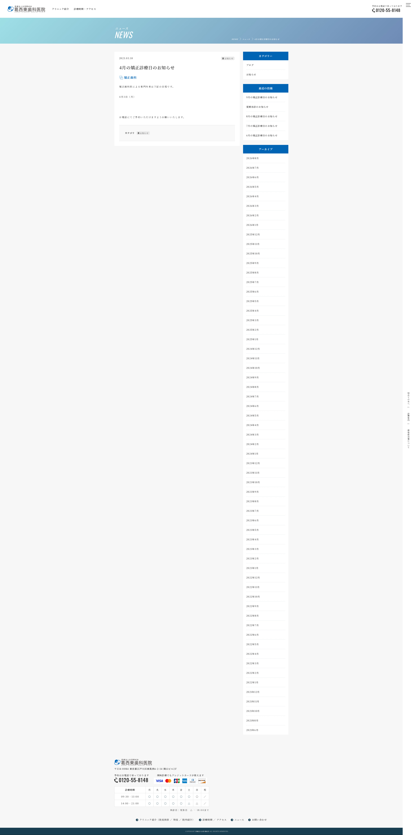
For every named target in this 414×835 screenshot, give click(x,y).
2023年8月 (252, 501)
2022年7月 (252, 625)
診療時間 (207, 819)
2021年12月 (253, 691)
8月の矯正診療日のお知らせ (262, 116)
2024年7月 (252, 396)
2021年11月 (252, 701)
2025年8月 (252, 272)
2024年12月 (253, 348)
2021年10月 (253, 710)
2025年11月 (253, 243)
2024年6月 (252, 405)
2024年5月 (252, 415)
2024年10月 (253, 367)
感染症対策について (408, 439)
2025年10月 (253, 253)
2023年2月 (252, 558)
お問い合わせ (259, 819)
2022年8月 (252, 615)
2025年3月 (252, 320)
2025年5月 (252, 301)
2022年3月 (252, 663)
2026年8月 (252, 158)
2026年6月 (252, 177)
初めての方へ (408, 398)
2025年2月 (252, 329)
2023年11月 (253, 472)
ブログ (250, 64)
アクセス (222, 819)
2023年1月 (252, 568)
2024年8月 (252, 386)
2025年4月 (252, 310)
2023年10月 (253, 482)
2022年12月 (253, 577)
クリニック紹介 (148, 819)
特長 (175, 819)
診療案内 (408, 417)
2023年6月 (252, 520)
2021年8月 (252, 720)
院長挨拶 (164, 819)
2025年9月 (252, 263)
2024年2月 (252, 444)
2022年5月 (252, 644)
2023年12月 (253, 463)
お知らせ (229, 58)
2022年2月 (252, 672)
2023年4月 (252, 539)
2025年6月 (252, 291)
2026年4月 (252, 196)
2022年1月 (252, 682)
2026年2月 (252, 215)
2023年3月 (252, 548)
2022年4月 (252, 653)
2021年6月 (252, 730)
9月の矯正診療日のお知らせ (262, 97)
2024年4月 (252, 425)
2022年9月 (252, 606)
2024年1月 (252, 453)
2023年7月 (252, 510)
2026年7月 (252, 167)
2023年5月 (252, 529)
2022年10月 (253, 596)
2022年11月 (253, 587)
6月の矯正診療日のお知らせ (262, 135)
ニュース (246, 39)
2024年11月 (253, 358)
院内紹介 (187, 819)
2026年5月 (252, 186)
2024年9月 (252, 377)
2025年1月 (252, 339)
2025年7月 (252, 282)
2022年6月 (252, 634)
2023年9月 (252, 491)
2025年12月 (253, 234)
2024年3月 (252, 434)
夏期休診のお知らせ (257, 106)
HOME (235, 39)
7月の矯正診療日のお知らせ (262, 125)
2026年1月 (252, 224)
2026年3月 (252, 205)
